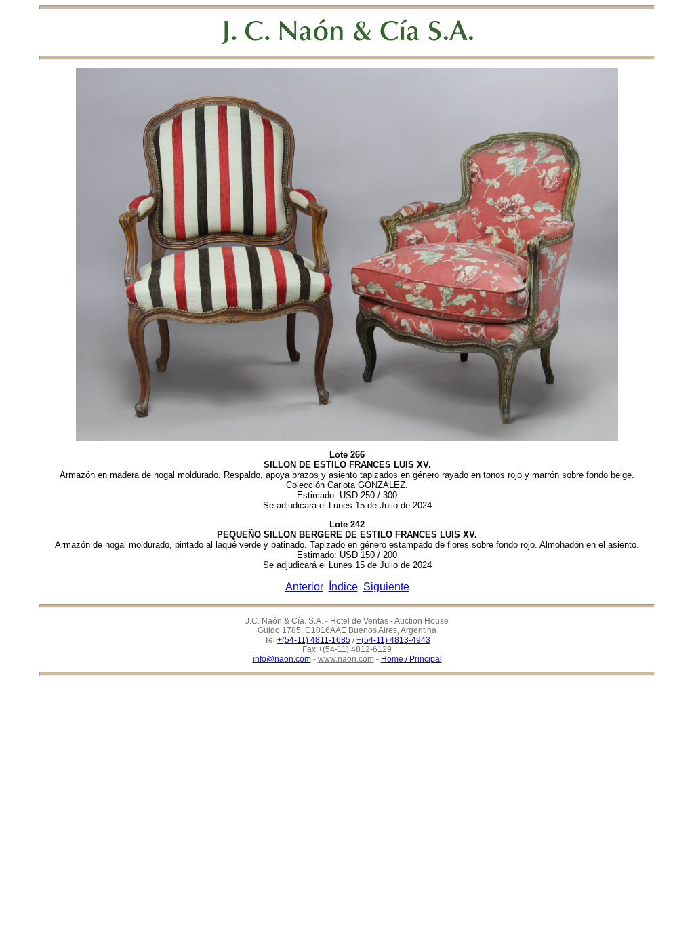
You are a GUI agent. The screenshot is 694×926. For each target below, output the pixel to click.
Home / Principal (411, 659)
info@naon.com (282, 659)
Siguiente (386, 586)
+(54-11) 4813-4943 (393, 640)
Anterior (304, 586)
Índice (343, 586)
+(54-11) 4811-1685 (313, 640)
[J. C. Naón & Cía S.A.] (347, 31)
